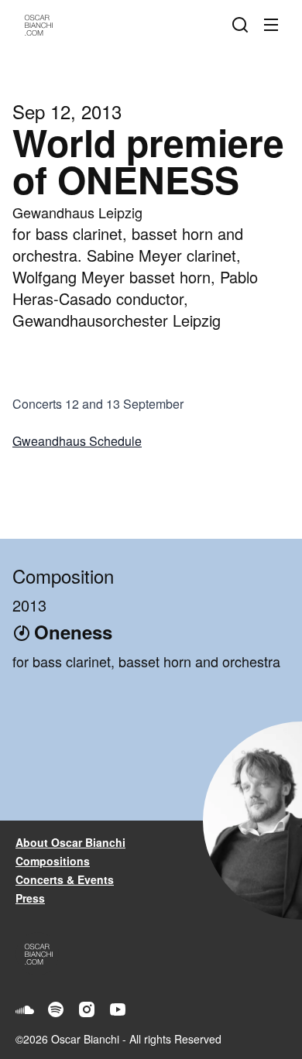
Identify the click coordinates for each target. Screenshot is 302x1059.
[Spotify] (55, 1009)
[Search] (243, 24)
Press (30, 898)
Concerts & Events (64, 879)
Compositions (52, 861)
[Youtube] (117, 1009)
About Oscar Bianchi (70, 842)
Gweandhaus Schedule (77, 441)
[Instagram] (86, 1009)
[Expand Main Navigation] (274, 24)
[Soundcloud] (24, 1009)
